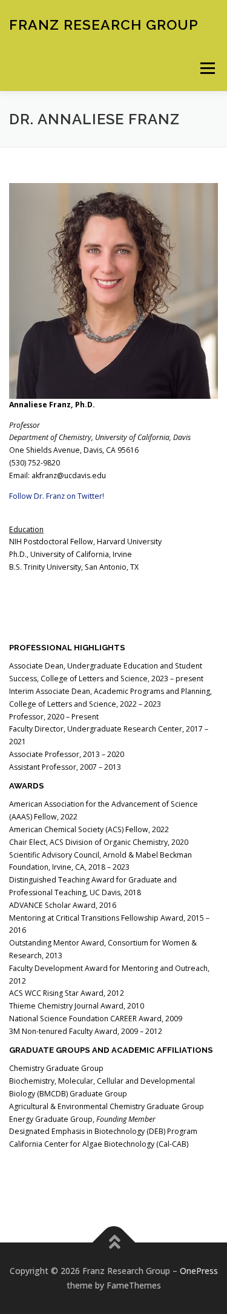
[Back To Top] (113, 1242)
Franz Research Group (104, 24)
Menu (207, 68)
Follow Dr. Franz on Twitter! (56, 496)
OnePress (199, 1270)
